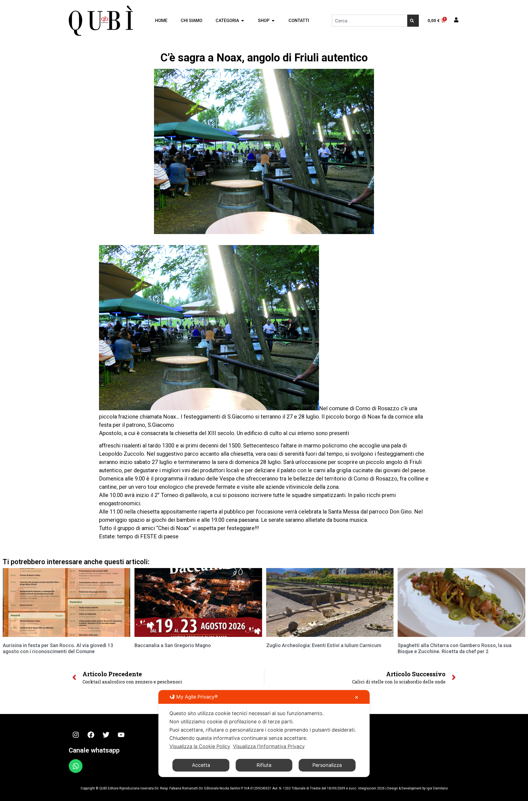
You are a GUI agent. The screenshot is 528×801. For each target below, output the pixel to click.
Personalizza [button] (327, 765)
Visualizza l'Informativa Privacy (269, 746)
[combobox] (369, 21)
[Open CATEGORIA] (242, 20)
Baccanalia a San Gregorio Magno (172, 645)
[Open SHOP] (273, 20)
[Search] (413, 21)
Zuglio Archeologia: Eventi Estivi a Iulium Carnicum (323, 645)
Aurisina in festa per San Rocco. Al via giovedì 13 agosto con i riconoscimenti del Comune (58, 648)
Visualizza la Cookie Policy (199, 746)
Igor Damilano (437, 788)
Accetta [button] (201, 765)
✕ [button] (356, 697)
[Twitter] (106, 735)
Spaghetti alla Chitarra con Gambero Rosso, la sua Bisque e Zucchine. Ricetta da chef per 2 (455, 648)
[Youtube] (121, 735)
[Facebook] (91, 735)
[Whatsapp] (75, 766)
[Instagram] (75, 735)
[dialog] (264, 733)
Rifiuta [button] (264, 765)
